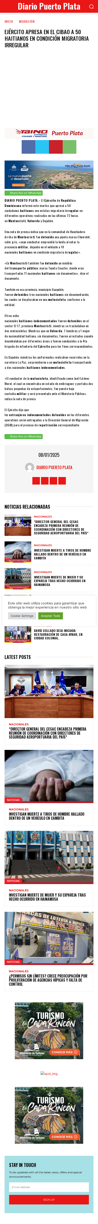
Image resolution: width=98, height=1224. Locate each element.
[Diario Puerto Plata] (30, 467)
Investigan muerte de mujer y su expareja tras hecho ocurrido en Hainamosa (59, 581)
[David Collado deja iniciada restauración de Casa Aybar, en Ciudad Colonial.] (18, 632)
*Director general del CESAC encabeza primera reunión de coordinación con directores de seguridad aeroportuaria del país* (61, 527)
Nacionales (43, 516)
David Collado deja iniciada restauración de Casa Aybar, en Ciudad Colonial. (58, 634)
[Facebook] (28, 147)
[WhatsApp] (69, 147)
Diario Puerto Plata (54, 467)
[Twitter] (42, 147)
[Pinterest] (56, 147)
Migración (27, 21)
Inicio (9, 21)
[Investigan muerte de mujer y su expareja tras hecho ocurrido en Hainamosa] (18, 578)
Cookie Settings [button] (22, 616)
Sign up (49, 1199)
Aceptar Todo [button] (50, 616)
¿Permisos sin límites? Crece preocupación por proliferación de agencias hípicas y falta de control (48, 980)
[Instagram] (45, 481)
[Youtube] (62, 481)
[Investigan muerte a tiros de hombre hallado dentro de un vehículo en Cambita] (18, 552)
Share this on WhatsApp (26, 193)
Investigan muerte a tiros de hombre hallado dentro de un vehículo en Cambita (62, 554)
